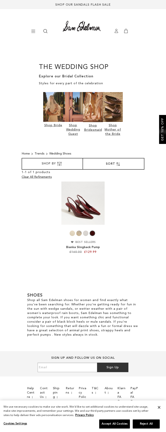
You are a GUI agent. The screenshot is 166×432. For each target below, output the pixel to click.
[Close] (159, 407)
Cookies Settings (15, 423)
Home (26, 153)
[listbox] (83, 233)
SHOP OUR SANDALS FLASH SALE (83, 4)
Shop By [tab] (49, 163)
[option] (72, 233)
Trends (40, 153)
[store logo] (71, 26)
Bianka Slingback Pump (83, 247)
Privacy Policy (84, 415)
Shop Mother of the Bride (113, 129)
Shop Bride (53, 125)
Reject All (146, 423)
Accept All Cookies (115, 423)
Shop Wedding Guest (73, 129)
